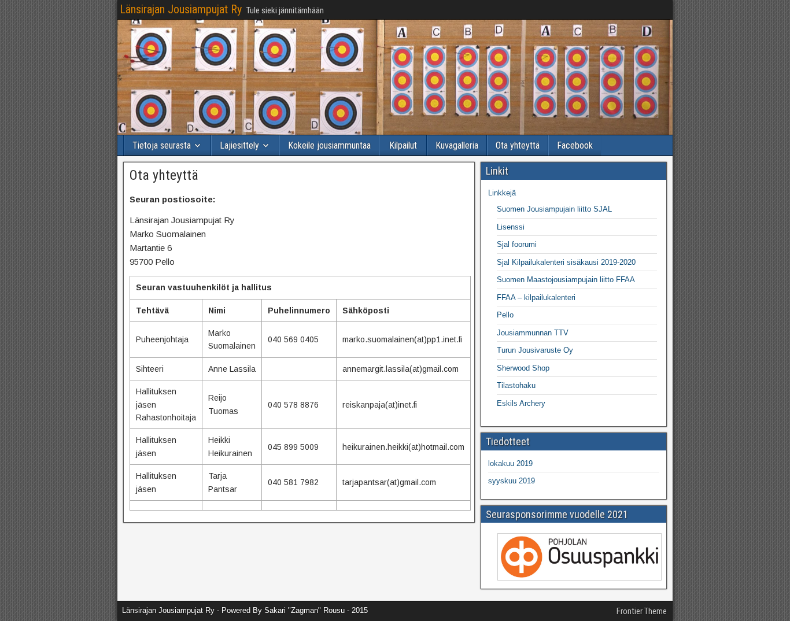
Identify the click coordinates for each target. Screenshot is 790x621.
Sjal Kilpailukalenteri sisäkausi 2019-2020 (566, 262)
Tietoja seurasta (161, 145)
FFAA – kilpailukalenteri (536, 297)
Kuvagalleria (456, 145)
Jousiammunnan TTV (532, 332)
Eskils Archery (521, 403)
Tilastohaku (516, 385)
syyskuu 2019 (511, 480)
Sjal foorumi (517, 244)
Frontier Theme (642, 611)
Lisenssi (511, 227)
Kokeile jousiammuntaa (329, 145)
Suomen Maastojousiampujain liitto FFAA (566, 279)
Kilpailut (403, 145)
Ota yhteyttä (518, 145)
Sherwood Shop (523, 368)
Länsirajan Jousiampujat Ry (181, 9)
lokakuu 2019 (510, 463)
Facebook (575, 145)
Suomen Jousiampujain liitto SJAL (554, 209)
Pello (505, 314)
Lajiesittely (239, 145)
